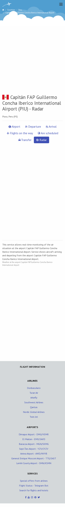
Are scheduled (49, 133)
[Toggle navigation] (60, 4)
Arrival (52, 126)
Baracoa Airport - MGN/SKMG (34, 443)
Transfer (26, 140)
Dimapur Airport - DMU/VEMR (34, 434)
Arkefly (33, 397)
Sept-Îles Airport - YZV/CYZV (33, 448)
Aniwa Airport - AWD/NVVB (33, 453)
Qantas (33, 407)
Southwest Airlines (33, 402)
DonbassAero (34, 387)
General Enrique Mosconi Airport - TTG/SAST (33, 458)
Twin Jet (34, 416)
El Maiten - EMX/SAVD (33, 439)
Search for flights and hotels (33, 490)
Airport (15, 126)
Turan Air (33, 392)
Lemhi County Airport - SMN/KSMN (33, 463)
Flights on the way (21, 133)
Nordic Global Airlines (34, 411)
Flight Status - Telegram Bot (33, 485)
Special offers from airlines (34, 480)
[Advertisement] (32, 50)
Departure (34, 126)
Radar (43, 140)
